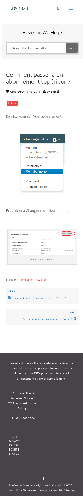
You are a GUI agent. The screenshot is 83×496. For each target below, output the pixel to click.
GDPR (14, 437)
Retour (12, 103)
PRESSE (14, 445)
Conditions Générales (22, 490)
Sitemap (69, 490)
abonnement (26, 279)
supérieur (42, 279)
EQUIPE (14, 449)
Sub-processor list (50, 490)
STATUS (14, 453)
